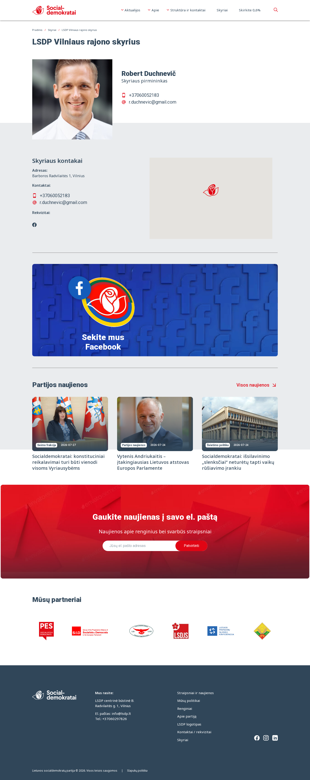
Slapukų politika (137, 771)
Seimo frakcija (46, 445)
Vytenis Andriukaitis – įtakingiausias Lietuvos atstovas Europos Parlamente (153, 462)
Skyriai (222, 10)
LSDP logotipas (189, 724)
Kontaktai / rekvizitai (194, 732)
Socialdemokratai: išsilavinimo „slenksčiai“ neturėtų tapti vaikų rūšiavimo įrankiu (238, 462)
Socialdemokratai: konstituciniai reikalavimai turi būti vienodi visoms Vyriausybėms (68, 462)
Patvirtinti (191, 546)
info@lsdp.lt (121, 713)
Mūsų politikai (188, 700)
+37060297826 (114, 718)
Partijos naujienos (133, 445)
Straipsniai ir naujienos (195, 693)
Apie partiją (186, 716)
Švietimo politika (218, 445)
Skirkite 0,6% (250, 10)
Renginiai (184, 708)
